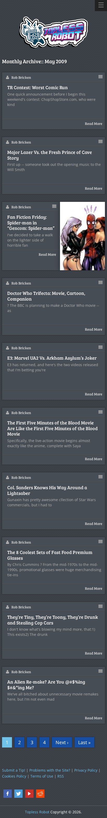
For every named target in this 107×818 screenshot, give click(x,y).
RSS (60, 776)
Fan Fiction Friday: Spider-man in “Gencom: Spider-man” (31, 222)
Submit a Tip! (13, 770)
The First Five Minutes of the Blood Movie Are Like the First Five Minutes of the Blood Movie (52, 428)
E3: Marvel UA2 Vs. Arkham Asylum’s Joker (52, 358)
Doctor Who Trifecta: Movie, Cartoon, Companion (46, 296)
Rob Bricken (21, 77)
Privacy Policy (85, 770)
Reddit (40, 793)
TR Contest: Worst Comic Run (37, 87)
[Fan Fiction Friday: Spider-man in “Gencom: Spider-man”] (82, 236)
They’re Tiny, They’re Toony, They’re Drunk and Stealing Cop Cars (52, 619)
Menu (101, 5)
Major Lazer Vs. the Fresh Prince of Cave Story (49, 155)
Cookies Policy (14, 776)
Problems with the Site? (49, 770)
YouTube (29, 793)
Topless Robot (37, 811)
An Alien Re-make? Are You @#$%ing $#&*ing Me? (46, 684)
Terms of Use (41, 776)
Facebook (7, 793)
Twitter (18, 793)
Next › (62, 742)
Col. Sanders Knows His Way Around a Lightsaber (47, 490)
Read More (93, 123)
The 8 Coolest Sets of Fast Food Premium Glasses (49, 555)
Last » (84, 742)
